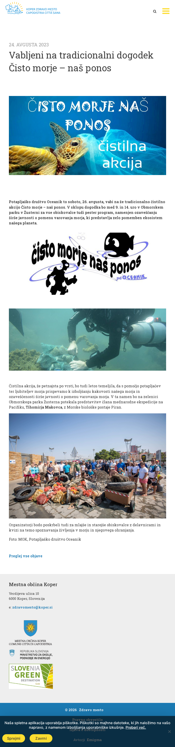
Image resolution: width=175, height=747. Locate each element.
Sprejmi (14, 738)
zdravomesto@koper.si (32, 607)
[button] (166, 11)
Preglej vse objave (25, 555)
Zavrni (41, 738)
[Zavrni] (169, 731)
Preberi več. (136, 727)
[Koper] (32, 8)
